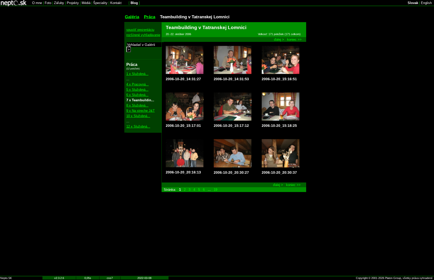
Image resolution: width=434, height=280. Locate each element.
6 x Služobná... (137, 95)
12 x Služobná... (138, 126)
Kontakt (116, 3)
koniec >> (294, 39)
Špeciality (100, 3)
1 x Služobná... (137, 74)
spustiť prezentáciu (140, 30)
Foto (48, 3)
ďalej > (279, 39)
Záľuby (59, 3)
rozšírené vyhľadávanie (143, 35)
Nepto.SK (6, 277)
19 (215, 190)
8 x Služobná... (137, 105)
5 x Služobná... (137, 89)
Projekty (73, 3)
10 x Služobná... (138, 116)
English (426, 3)
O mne (37, 3)
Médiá (86, 3)
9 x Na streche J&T (140, 111)
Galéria (132, 16)
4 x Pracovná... (137, 84)
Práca (149, 16)
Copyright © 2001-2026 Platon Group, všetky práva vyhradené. (394, 277)
